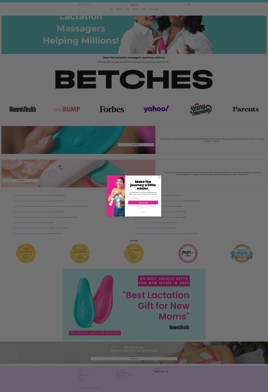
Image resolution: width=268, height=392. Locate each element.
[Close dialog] (159, 177)
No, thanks (143, 212)
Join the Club (143, 202)
